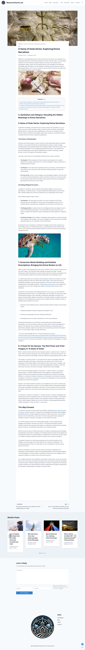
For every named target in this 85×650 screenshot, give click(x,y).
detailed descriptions (49, 284)
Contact (78, 2)
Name (19, 588)
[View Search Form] (82, 2)
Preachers (67, 2)
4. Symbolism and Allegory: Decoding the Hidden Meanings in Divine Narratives (39, 102)
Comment (20, 570)
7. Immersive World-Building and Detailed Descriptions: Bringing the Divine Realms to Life (41, 105)
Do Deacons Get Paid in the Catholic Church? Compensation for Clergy (28, 506)
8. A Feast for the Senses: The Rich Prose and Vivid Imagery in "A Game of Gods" (39, 107)
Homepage (60, 617)
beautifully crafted (39, 378)
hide (44, 99)
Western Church (23, 55)
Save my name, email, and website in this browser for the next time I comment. (60, 587)
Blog (58, 620)
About (72, 2)
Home (46, 2)
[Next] (75, 536)
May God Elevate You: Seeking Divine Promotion (51, 536)
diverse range (53, 291)
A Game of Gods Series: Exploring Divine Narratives (32, 103)
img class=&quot (23, 333)
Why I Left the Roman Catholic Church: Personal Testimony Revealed (58, 506)
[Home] (18, 43)
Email (37, 588)
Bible (50, 2)
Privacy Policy (50, 646)
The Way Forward (23, 109)
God (62, 2)
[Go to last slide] (10, 536)
